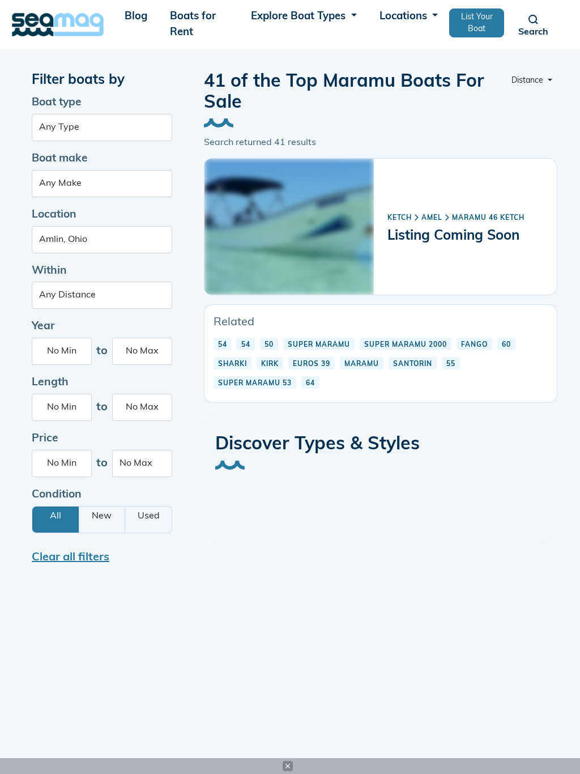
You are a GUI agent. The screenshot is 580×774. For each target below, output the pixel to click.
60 (506, 345)
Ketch (399, 218)
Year (43, 326)
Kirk (270, 364)
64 (310, 383)
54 (222, 345)
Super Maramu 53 (255, 383)
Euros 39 (311, 364)
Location (54, 215)
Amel (431, 218)
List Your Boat (477, 23)
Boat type (57, 102)
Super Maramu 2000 (405, 345)
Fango (474, 345)
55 (450, 364)
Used (149, 516)
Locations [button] (404, 16)
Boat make (60, 159)
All (55, 516)
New (102, 516)
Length (50, 382)
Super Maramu (319, 345)
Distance (528, 80)
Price (45, 438)
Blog (136, 16)
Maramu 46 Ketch (488, 218)
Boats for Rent (193, 24)
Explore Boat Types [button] (299, 16)
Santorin (412, 364)
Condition (57, 495)
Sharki (232, 364)
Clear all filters (70, 557)
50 (269, 345)
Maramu (361, 364)
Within (49, 271)
